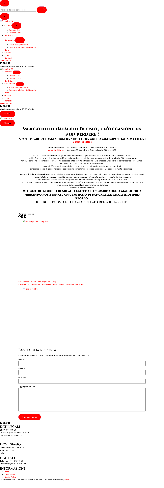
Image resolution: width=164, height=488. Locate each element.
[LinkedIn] (25, 217)
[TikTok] (6, 106)
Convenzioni (9, 83)
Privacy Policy (10, 474)
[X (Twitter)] (22, 217)
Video (6, 98)
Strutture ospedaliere (18, 87)
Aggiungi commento (27, 387)
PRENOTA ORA (6, 103)
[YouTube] (9, 106)
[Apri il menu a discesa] (17, 72)
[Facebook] (1, 106)
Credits (67, 480)
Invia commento (29, 417)
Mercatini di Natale (56, 150)
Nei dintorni (9, 81)
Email (21, 369)
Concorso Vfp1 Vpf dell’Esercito (22, 90)
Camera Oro (14, 75)
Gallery (7, 95)
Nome (21, 360)
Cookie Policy (10, 477)
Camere (8, 72)
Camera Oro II (15, 78)
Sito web (22, 378)
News (6, 93)
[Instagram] (4, 106)
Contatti (8, 101)
